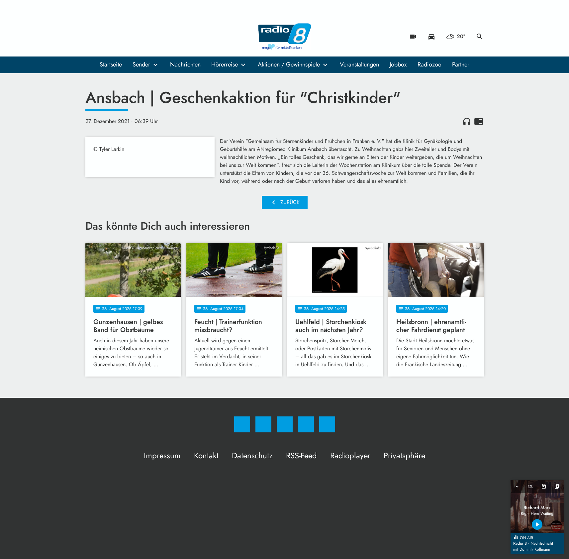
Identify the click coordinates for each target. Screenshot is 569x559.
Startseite (111, 64)
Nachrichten (185, 64)
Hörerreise (224, 64)
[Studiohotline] (132, 36)
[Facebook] (92, 36)
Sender (141, 64)
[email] (145, 36)
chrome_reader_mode (478, 121)
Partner (460, 64)
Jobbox (398, 64)
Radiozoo (429, 64)
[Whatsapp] (118, 36)
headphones (466, 121)
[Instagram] (105, 36)
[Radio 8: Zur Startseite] (284, 36)
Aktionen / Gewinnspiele (289, 64)
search (480, 37)
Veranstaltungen (359, 64)
